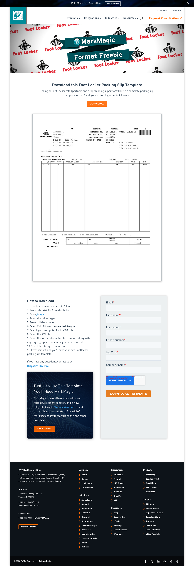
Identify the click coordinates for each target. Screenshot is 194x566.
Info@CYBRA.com (41, 518)
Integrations (91, 18)
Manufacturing (88, 534)
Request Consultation (164, 18)
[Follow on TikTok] (177, 561)
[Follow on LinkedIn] (158, 561)
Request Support (28, 526)
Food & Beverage (89, 525)
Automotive (87, 508)
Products (72, 18)
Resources (129, 18)
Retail (84, 542)
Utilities (85, 546)
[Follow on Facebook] (145, 561)
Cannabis (86, 512)
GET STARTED (44, 428)
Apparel (85, 504)
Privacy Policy (45, 561)
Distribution (87, 521)
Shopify (58, 407)
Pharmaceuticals (89, 538)
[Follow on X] (152, 561)
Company (162, 11)
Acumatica (70, 407)
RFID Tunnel (151, 487)
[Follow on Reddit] (171, 561)
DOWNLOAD (97, 103)
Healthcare (86, 529)
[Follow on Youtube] (164, 561)
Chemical (86, 517)
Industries (111, 18)
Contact (177, 11)
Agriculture (87, 500)
